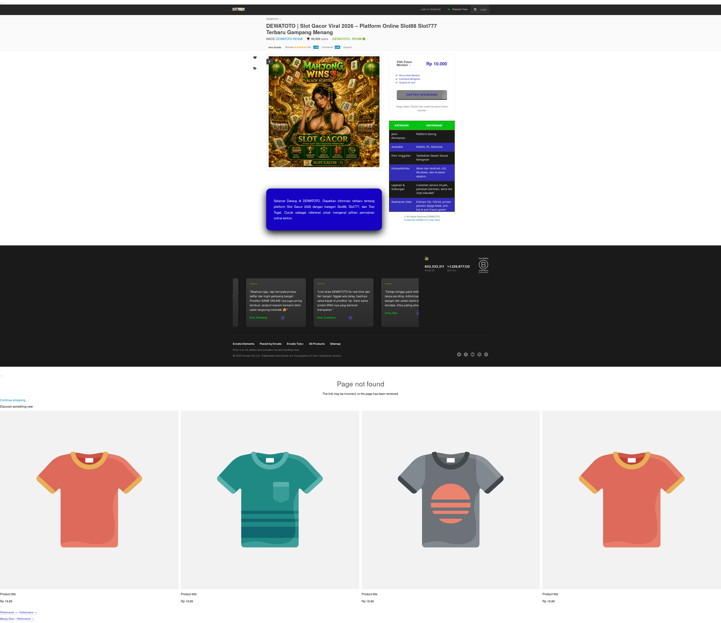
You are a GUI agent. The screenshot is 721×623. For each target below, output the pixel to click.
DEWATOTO (272, 18)
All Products (317, 343)
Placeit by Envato (271, 343)
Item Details (274, 47)
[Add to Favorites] (255, 57)
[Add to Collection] (255, 68)
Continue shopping (12, 400)
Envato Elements (243, 343)
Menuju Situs (7, 618)
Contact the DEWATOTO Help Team (422, 219)
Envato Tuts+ (295, 343)
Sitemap (335, 343)
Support (347, 47)
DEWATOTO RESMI (289, 39)
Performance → (8, 612)
